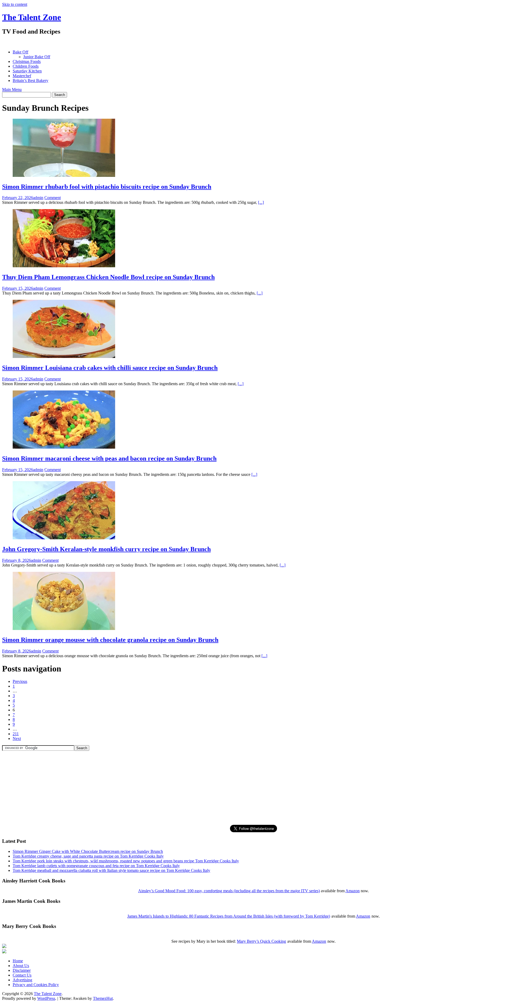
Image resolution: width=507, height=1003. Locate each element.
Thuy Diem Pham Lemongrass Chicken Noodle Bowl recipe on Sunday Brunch (108, 277)
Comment (52, 197)
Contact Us (22, 975)
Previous (20, 681)
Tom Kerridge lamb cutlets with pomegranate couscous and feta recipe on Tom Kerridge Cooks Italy (96, 865)
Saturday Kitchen (27, 71)
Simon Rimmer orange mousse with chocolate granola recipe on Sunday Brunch (110, 639)
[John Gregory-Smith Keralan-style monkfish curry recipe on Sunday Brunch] (64, 538)
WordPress (46, 998)
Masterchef (22, 75)
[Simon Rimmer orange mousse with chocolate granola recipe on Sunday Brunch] (64, 628)
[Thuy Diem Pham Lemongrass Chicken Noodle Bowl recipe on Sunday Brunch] (64, 266)
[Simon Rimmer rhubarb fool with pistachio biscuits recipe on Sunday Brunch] (64, 175)
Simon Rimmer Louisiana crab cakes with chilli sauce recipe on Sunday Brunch (110, 367)
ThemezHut (103, 998)
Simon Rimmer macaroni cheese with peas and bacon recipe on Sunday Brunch (109, 458)
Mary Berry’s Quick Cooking (261, 941)
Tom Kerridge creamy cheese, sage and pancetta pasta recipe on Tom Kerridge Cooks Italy (88, 856)
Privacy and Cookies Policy (36, 984)
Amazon (352, 891)
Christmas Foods (27, 61)
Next (17, 738)
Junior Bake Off (36, 56)
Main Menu (12, 89)
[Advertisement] (98, 42)
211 (16, 733)
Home (18, 961)
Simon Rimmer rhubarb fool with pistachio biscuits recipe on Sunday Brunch (106, 186)
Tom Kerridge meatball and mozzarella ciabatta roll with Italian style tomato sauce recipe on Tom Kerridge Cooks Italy (111, 870)
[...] (261, 202)
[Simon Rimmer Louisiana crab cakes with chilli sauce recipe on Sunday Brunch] (64, 356)
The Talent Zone (31, 17)
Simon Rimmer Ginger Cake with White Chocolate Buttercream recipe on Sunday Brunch (88, 851)
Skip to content (14, 4)
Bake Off (20, 52)
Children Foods (26, 66)
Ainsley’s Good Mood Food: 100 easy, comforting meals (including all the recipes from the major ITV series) (229, 891)
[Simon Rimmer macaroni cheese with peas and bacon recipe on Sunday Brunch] (64, 447)
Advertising (22, 980)
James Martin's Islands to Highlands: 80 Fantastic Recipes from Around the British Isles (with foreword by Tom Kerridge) (228, 916)
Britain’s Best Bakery (30, 80)
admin (38, 197)
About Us (21, 965)
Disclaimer (22, 970)
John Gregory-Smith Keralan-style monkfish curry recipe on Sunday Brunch (106, 549)
